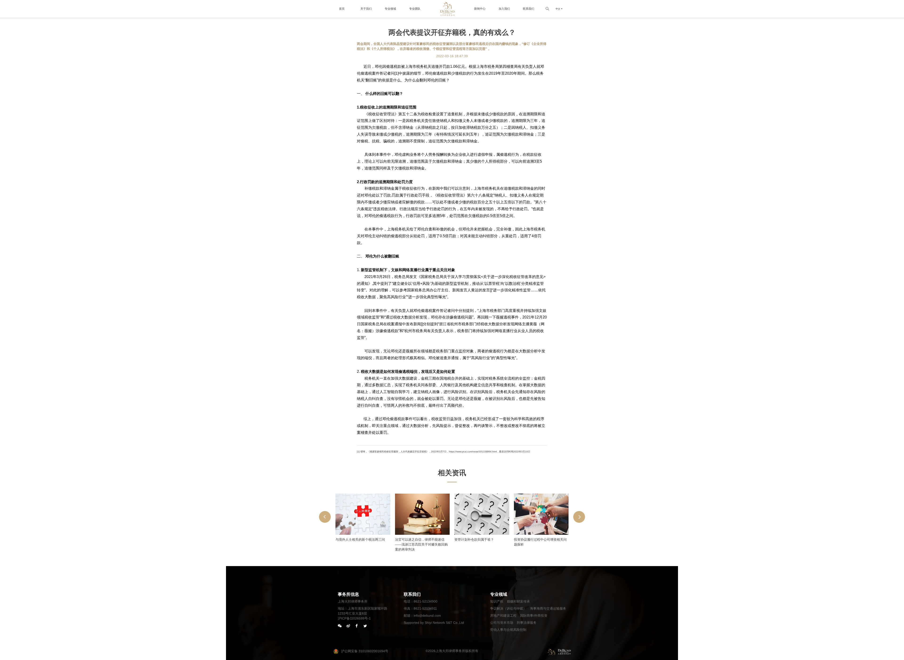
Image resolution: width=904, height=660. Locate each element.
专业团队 (414, 8)
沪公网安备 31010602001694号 (364, 651)
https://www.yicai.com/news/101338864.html (473, 451)
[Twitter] (365, 626)
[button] (325, 517)
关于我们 (366, 8)
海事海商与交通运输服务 (548, 608)
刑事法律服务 (527, 622)
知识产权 (496, 601)
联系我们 (528, 8)
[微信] (340, 626)
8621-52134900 (425, 601)
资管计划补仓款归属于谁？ (474, 539)
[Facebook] (357, 626)
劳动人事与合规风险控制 (508, 630)
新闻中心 (479, 8)
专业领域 (390, 8)
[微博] (348, 626)
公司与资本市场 (501, 622)
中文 (558, 9)
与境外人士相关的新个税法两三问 (360, 539)
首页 (342, 8)
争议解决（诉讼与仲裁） (508, 608)
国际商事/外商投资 (533, 615)
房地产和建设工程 (503, 615)
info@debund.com (427, 615)
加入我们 (504, 8)
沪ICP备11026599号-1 (354, 618)
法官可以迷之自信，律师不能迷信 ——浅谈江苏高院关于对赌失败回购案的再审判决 (421, 544)
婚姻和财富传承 (518, 601)
